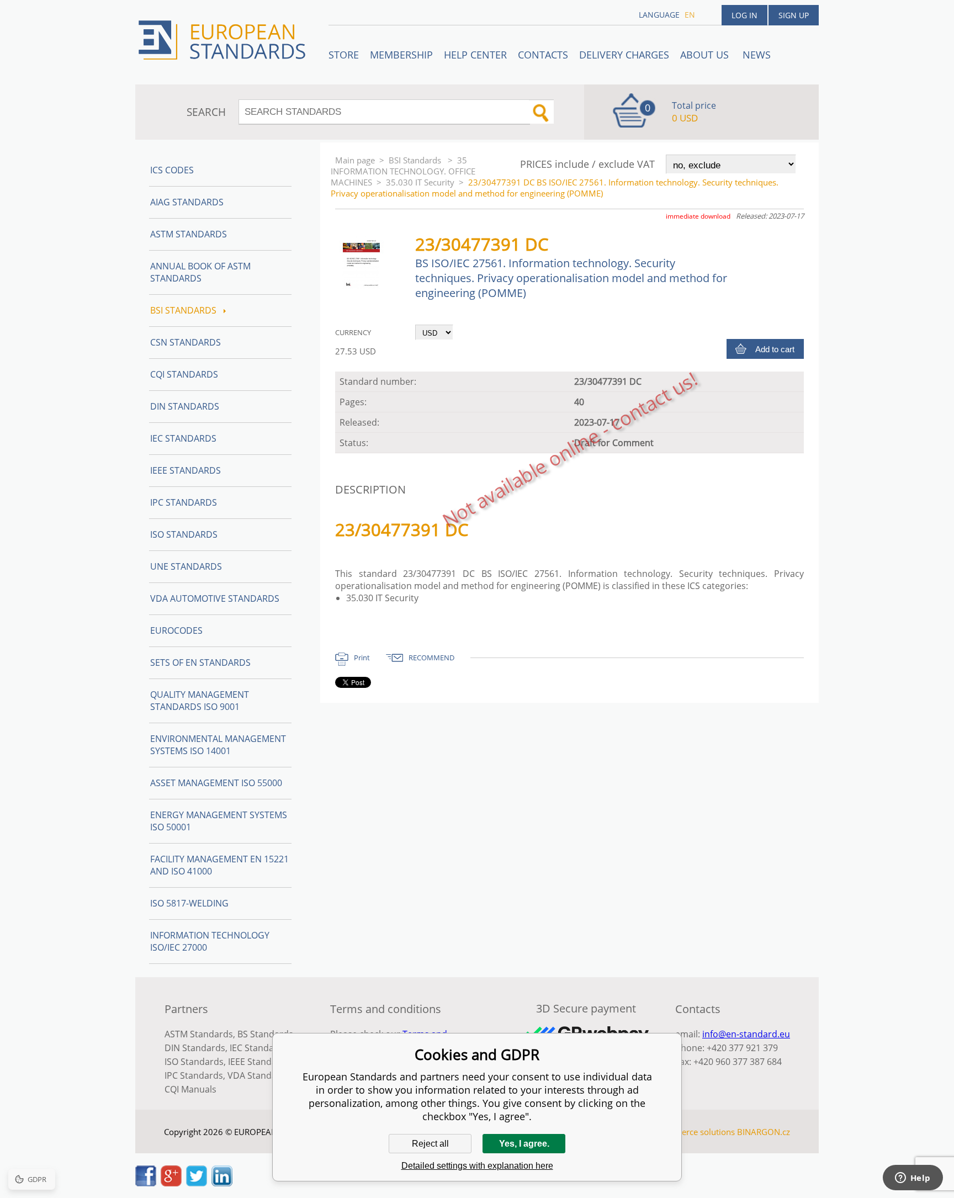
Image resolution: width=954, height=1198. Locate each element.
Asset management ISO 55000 (216, 783)
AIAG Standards (187, 202)
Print (362, 657)
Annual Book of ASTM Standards (200, 272)
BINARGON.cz (763, 1131)
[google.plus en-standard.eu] (171, 1183)
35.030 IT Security (420, 182)
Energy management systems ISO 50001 (218, 821)
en (690, 14)
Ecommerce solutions (694, 1131)
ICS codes (172, 170)
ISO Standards (184, 534)
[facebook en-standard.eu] (145, 1183)
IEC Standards (183, 438)
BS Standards (265, 1034)
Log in (744, 15)
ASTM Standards (188, 234)
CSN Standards (185, 342)
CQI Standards (184, 374)
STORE (343, 54)
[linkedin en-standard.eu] (221, 1183)
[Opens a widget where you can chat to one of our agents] (912, 1178)
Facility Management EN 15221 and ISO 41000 (219, 865)
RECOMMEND (431, 657)
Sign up (793, 15)
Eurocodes (176, 630)
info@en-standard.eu (746, 1034)
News (757, 54)
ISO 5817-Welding (189, 903)
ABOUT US (706, 54)
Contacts (543, 54)
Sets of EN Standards (200, 662)
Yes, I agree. (524, 1143)
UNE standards (186, 566)
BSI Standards (416, 160)
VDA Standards (258, 1075)
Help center (475, 54)
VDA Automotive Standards (214, 598)
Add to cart (774, 349)
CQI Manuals (190, 1089)
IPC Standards (183, 502)
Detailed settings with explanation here (477, 1165)
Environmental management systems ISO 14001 (218, 745)
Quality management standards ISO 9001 (199, 700)
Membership (401, 54)
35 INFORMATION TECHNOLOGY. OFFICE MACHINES (403, 171)
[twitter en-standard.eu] (196, 1183)
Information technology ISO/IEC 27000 (209, 941)
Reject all (430, 1143)
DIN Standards (184, 406)
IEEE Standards (185, 470)
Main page (355, 160)
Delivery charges (624, 54)
